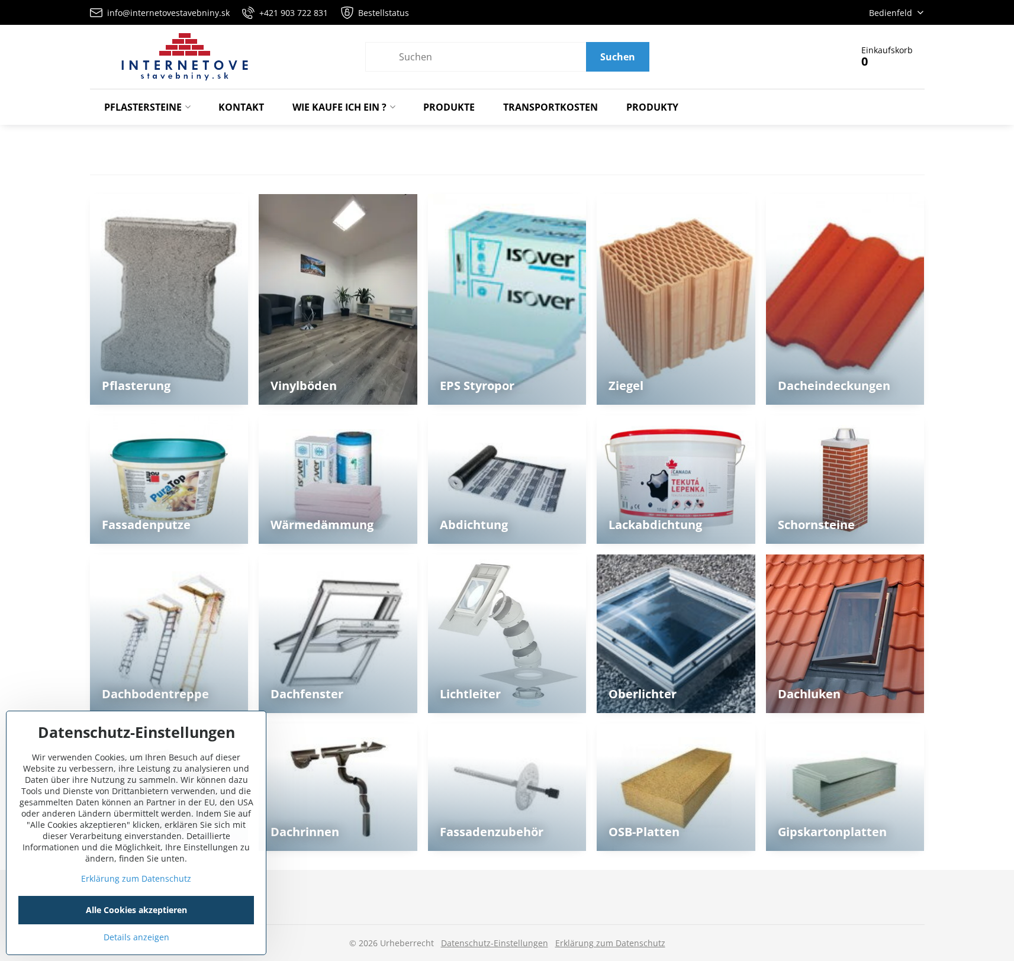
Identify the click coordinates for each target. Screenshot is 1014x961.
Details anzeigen (136, 937)
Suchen (617, 56)
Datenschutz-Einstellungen (494, 943)
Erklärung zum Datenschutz (610, 943)
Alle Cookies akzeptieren (136, 909)
